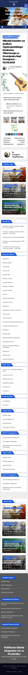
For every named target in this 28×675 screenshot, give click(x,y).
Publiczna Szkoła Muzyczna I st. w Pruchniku (14, 14)
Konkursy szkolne (7, 290)
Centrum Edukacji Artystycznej (11, 437)
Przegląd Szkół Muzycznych (10, 326)
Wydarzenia (19, 203)
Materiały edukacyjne (8, 298)
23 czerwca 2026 (10, 548)
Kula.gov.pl (6, 390)
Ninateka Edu (6, 387)
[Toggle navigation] (13, 27)
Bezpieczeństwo (7, 262)
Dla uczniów (6, 270)
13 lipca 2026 (9, 514)
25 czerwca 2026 (10, 531)
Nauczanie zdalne (8, 302)
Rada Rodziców (7, 423)
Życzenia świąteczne (8, 359)
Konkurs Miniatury (7, 282)
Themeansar (14, 668)
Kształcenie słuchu (8, 375)
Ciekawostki (6, 266)
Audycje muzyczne (8, 379)
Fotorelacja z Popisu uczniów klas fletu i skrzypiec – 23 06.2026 (13, 191)
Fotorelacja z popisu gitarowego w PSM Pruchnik (12, 563)
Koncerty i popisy (8, 187)
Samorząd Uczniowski (9, 427)
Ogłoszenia (13, 170)
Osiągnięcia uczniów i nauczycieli (10, 37)
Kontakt (20, 671)
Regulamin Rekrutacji (7, 612)
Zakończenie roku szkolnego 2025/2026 (13, 206)
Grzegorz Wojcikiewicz (16, 66)
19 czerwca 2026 (10, 565)
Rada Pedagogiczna (8, 419)
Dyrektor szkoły (7, 415)
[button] (26, 6)
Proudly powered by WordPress (10, 666)
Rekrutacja (19, 170)
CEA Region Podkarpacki (10, 441)
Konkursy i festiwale (8, 286)
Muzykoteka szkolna (8, 383)
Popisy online (6, 314)
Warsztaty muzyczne (8, 341)
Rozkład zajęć (6, 333)
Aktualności (6, 170)
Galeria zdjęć (14, 185)
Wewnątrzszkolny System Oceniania (11, 608)
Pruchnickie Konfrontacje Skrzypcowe (13, 322)
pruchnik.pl (6, 405)
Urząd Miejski (6, 401)
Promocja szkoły (7, 318)
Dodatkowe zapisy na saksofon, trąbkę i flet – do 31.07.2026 (14, 175)
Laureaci (5, 294)
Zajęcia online (6, 355)
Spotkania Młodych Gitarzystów (11, 337)
